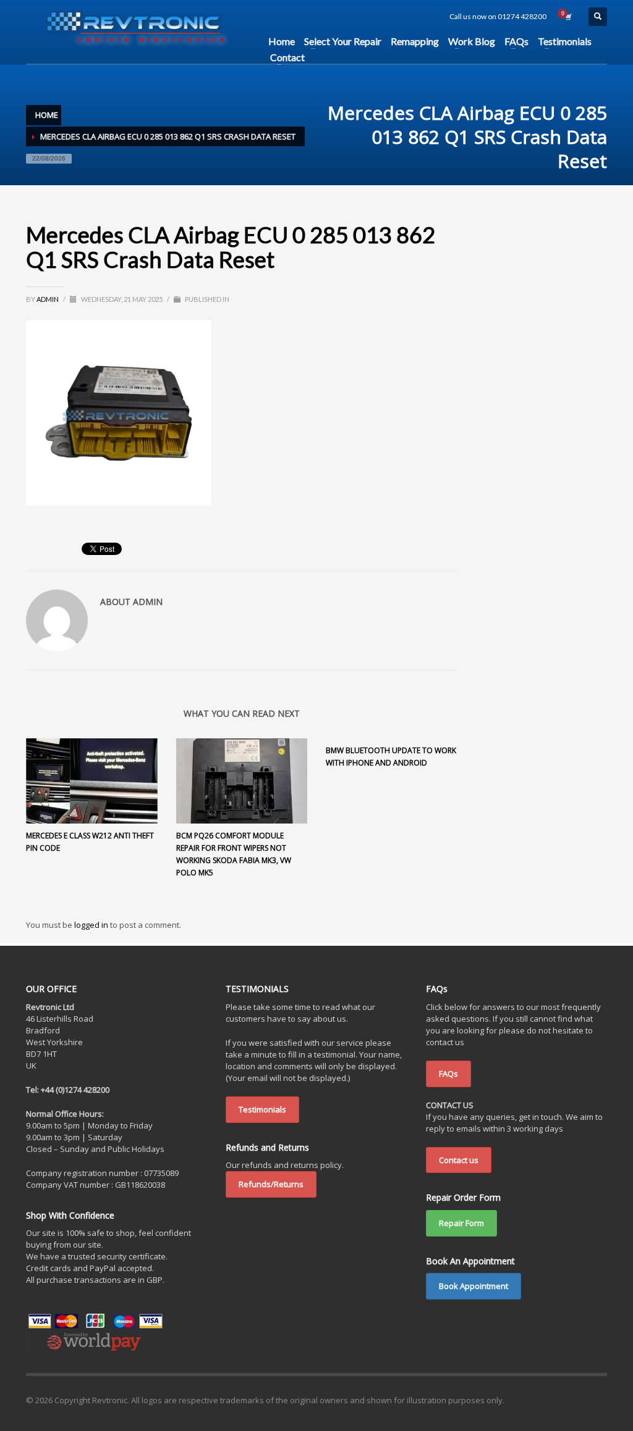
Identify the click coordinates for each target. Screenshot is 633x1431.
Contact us (458, 1160)
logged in (92, 924)
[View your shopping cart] (567, 16)
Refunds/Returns (271, 1184)
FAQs (448, 1073)
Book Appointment (473, 1285)
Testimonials (262, 1109)
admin (48, 299)
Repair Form (461, 1223)
